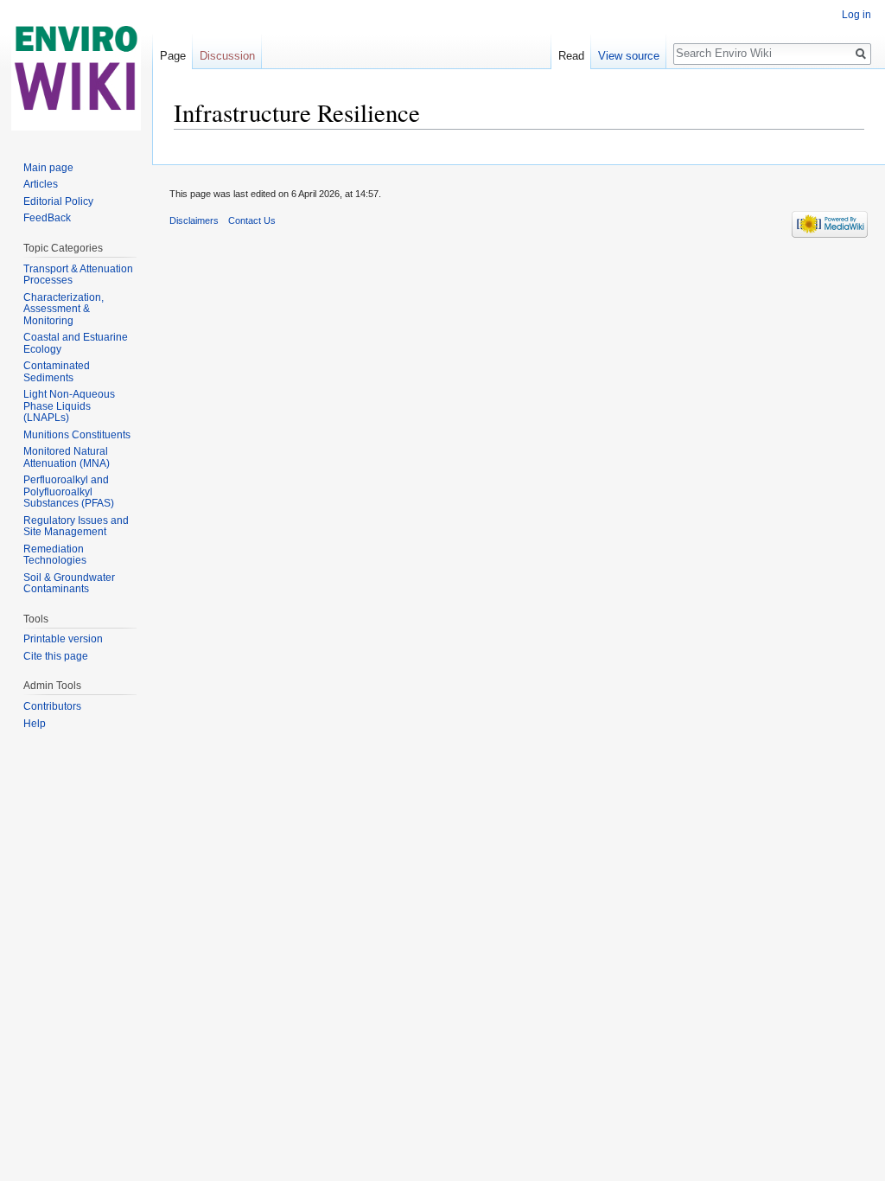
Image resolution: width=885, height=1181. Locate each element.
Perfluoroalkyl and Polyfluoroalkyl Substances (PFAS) (68, 491)
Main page (48, 168)
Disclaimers (194, 220)
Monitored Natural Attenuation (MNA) (66, 457)
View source (628, 55)
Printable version (63, 639)
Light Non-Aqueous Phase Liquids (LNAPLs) (69, 406)
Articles (40, 184)
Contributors (52, 706)
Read (571, 55)
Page (173, 55)
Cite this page (55, 656)
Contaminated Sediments (56, 372)
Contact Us (252, 220)
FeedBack (47, 218)
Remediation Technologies (54, 555)
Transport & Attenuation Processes (78, 275)
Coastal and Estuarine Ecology (75, 343)
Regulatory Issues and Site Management (76, 526)
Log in (856, 15)
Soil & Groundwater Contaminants (69, 583)
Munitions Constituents (77, 435)
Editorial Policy (58, 201)
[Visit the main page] (76, 69)
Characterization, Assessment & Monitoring (63, 309)
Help (34, 724)
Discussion (227, 55)
